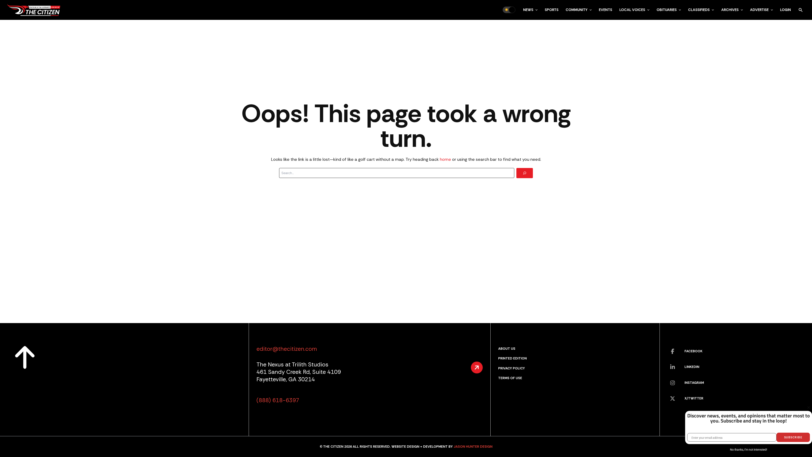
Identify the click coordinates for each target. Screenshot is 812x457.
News (528, 9)
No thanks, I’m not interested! (748, 449)
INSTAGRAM (694, 382)
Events (605, 9)
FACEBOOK (693, 351)
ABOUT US (506, 348)
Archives (730, 9)
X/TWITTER (693, 398)
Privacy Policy (511, 368)
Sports (551, 9)
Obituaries (667, 9)
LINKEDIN (691, 367)
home (445, 159)
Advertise (759, 9)
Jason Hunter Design (473, 446)
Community (576, 9)
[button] (535, 9)
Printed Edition (512, 358)
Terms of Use (510, 378)
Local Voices (632, 9)
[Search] (524, 173)
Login (785, 9)
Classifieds (699, 9)
